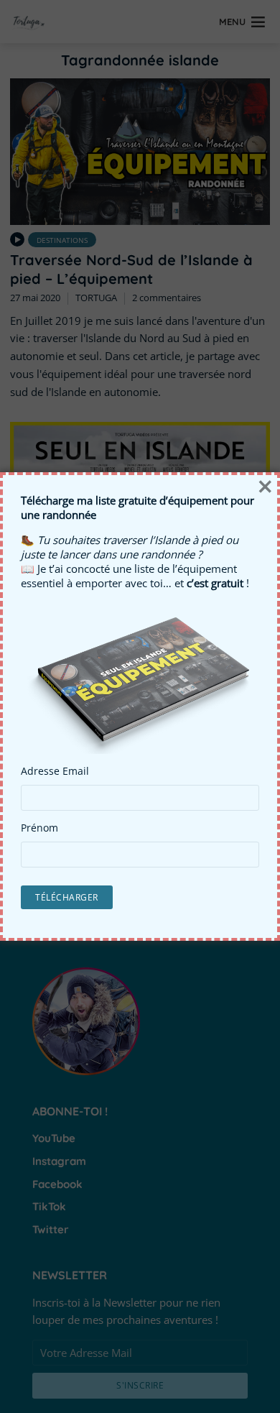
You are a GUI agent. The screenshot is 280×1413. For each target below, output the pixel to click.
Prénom (39, 827)
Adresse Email (55, 771)
